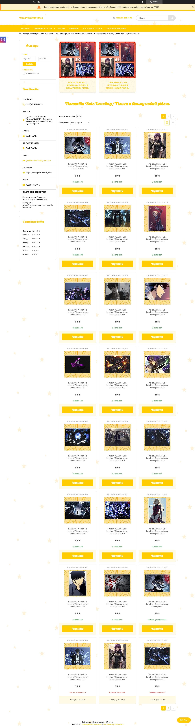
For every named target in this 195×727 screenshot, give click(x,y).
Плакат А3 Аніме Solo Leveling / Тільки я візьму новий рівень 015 (157, 458)
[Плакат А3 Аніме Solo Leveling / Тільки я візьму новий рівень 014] (117, 437)
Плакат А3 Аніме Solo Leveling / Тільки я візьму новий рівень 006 (157, 239)
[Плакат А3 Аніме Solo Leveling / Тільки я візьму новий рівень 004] (77, 218)
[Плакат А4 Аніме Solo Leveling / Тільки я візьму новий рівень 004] (157, 656)
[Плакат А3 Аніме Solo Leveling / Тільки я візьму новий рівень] (77, 145)
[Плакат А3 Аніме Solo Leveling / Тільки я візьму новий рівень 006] (157, 218)
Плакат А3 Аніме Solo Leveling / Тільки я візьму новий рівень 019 (77, 604)
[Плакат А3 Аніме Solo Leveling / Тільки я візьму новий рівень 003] (157, 145)
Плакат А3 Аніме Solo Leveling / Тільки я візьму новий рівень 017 (117, 531)
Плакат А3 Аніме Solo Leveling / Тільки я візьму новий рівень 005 (117, 239)
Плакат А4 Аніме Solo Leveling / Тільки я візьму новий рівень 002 (77, 677)
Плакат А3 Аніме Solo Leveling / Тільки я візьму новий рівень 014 (117, 458)
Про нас (61, 28)
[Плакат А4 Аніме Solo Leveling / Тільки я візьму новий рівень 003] (117, 656)
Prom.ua (110, 722)
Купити (78, 191)
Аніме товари (47, 34)
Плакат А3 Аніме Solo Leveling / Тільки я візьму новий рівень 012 (157, 385)
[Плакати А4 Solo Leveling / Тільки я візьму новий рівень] (117, 60)
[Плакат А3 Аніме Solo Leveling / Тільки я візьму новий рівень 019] (77, 583)
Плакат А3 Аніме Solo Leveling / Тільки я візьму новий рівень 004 (77, 239)
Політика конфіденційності (113, 724)
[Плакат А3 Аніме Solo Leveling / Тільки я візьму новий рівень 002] (117, 145)
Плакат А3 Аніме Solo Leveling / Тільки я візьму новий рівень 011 (117, 385)
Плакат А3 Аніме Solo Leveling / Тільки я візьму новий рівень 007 (77, 312)
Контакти (74, 28)
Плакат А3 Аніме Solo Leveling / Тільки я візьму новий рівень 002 (117, 166)
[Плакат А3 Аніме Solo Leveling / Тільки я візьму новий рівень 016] (77, 510)
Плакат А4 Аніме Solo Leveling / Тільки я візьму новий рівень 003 (117, 677)
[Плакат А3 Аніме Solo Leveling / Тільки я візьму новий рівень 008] (117, 291)
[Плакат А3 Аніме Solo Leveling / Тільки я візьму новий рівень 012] (157, 364)
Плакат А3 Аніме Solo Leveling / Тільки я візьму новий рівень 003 (157, 166)
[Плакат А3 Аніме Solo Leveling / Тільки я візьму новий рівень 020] (117, 583)
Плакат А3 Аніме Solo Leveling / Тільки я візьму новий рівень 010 (77, 385)
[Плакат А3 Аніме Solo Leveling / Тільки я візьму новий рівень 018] (157, 510)
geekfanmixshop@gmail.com (38, 160)
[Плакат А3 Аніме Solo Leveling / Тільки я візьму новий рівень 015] (157, 437)
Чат (186, 720)
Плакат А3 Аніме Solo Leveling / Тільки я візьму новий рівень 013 (77, 458)
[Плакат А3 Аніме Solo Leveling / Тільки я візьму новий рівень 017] (117, 510)
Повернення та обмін (116, 28)
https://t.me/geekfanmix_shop (39, 173)
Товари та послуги (42, 28)
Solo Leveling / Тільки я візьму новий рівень (73, 34)
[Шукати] (172, 18)
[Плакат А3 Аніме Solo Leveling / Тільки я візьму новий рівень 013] (77, 437)
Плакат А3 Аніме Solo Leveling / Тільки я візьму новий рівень (77, 166)
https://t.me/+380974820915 (35, 199)
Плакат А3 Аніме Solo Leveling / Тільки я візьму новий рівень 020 (117, 604)
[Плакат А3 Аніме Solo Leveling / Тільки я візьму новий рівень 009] (157, 291)
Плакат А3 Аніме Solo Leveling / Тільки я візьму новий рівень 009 (157, 312)
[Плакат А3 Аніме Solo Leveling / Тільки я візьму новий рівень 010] (77, 364)
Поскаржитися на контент (92, 724)
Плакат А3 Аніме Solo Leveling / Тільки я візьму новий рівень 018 (157, 531)
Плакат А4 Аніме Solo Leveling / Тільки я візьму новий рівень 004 (157, 677)
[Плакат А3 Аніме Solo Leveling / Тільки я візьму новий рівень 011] (117, 364)
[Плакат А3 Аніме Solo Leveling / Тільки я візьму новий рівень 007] (77, 291)
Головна (25, 28)
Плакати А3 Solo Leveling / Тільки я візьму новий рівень (77, 85)
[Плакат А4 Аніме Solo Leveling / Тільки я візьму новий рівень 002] (77, 656)
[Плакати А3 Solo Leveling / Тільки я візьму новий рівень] (77, 60)
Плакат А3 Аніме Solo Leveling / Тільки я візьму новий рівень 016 (77, 531)
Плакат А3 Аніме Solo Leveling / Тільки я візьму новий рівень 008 (117, 312)
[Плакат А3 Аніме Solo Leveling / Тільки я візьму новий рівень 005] (117, 218)
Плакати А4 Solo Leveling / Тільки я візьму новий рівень (117, 85)
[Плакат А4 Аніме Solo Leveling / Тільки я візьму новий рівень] (157, 583)
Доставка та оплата (92, 28)
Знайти (29, 64)
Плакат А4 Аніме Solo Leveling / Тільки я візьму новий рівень (157, 604)
